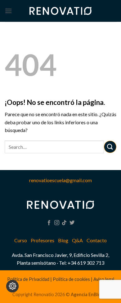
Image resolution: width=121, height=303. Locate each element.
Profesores (42, 240)
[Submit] (110, 147)
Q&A (77, 240)
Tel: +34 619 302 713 (81, 263)
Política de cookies (71, 279)
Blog (63, 240)
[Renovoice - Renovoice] (60, 11)
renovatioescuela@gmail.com (60, 180)
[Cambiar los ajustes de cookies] (12, 286)
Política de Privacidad (28, 279)
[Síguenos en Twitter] (71, 223)
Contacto (97, 240)
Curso (20, 240)
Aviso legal (103, 279)
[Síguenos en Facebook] (49, 223)
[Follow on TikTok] (64, 223)
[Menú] (8, 10)
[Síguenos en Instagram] (56, 223)
